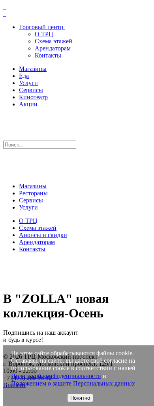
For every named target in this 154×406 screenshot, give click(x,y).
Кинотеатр (33, 97)
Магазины (33, 68)
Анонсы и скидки (43, 235)
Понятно (80, 398)
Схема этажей (53, 41)
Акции (28, 104)
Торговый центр (41, 27)
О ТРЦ (44, 34)
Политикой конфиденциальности (56, 376)
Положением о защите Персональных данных (73, 383)
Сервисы (31, 90)
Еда (24, 75)
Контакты (48, 55)
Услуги (28, 83)
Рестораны (33, 193)
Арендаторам (53, 48)
